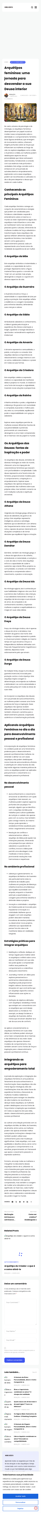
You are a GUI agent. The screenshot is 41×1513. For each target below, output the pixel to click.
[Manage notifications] (36, 1508)
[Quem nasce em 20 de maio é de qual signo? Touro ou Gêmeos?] (8, 1405)
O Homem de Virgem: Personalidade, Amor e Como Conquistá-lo (25, 1426)
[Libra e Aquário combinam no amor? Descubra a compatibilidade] (8, 1439)
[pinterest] (20, 1202)
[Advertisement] (20, 34)
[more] (31, 1202)
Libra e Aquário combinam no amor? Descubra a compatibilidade (25, 1438)
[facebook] (12, 1202)
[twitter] (16, 1202)
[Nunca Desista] (8, 7)
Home (6, 62)
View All (34, 1372)
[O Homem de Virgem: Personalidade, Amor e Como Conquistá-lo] (8, 1427)
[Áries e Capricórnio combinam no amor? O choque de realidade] (8, 1392)
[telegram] (23, 1202)
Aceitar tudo (21, 1496)
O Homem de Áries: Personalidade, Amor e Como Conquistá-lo (25, 1379)
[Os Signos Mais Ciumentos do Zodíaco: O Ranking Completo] (8, 1417)
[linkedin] (27, 1202)
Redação (12, 94)
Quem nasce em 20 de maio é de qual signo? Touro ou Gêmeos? (25, 1404)
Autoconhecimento (18, 62)
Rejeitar (20, 1508)
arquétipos (21, 150)
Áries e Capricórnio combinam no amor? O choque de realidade (22, 1392)
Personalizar (20, 1502)
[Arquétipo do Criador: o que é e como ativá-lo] (20, 1247)
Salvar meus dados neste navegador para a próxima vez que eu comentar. (19, 1351)
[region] (20, 1492)
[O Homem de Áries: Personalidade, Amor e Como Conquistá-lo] (8, 1380)
